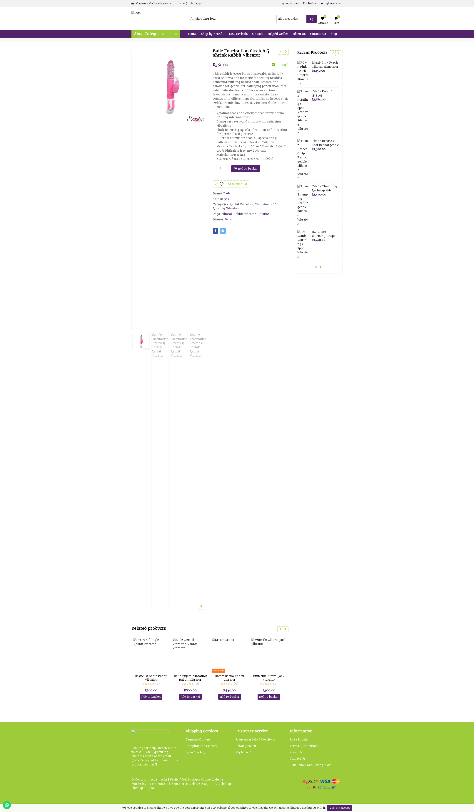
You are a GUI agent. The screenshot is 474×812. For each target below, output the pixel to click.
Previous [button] (138, 186)
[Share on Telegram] (223, 231)
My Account (244, 752)
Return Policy (195, 752)
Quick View (152, 676)
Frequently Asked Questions (255, 739)
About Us (299, 34)
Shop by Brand (212, 34)
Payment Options (198, 739)
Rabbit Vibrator (244, 214)
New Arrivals (238, 34)
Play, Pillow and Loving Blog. (310, 765)
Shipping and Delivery (202, 746)
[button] (204, 609)
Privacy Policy (246, 746)
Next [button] (200, 186)
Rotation (264, 214)
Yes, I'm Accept (340, 807)
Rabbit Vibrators (241, 204)
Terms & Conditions (304, 746)
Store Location (300, 739)
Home (192, 34)
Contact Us (318, 34)
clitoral (226, 214)
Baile (226, 193)
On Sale (257, 34)
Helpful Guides (278, 34)
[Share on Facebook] (215, 231)
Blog (334, 34)
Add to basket (247, 168)
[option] (169, 86)
